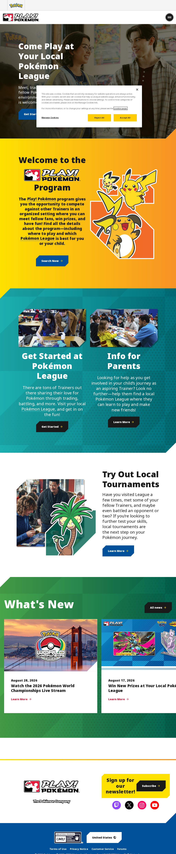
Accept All (125, 117)
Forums (121, 849)
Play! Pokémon (41, 198)
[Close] (137, 89)
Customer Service (103, 849)
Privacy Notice (79, 849)
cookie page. (120, 108)
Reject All (99, 117)
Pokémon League (37, 238)
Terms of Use (58, 849)
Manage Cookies (50, 117)
